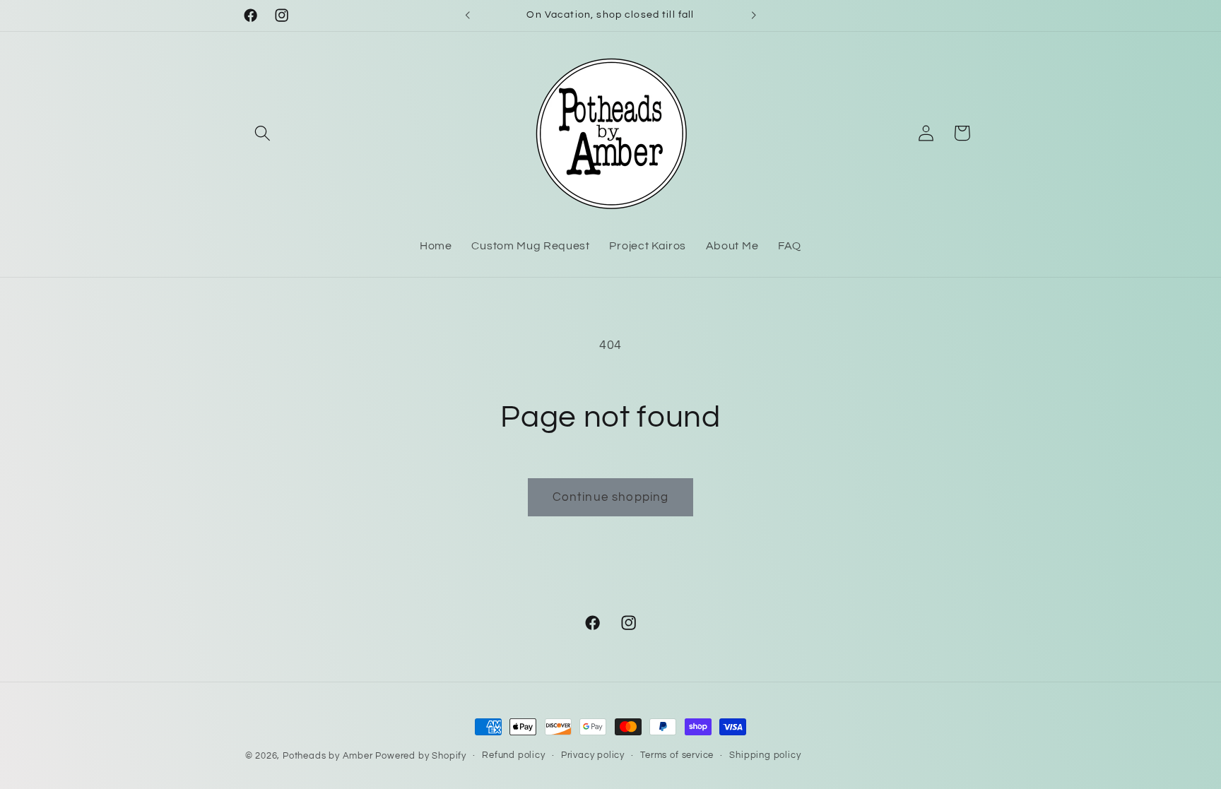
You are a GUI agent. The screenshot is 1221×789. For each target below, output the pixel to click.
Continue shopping (611, 497)
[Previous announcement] (467, 15)
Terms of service (677, 755)
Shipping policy (765, 755)
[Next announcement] (753, 15)
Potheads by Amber (328, 756)
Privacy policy (593, 755)
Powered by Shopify (420, 756)
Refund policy (513, 755)
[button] (263, 133)
